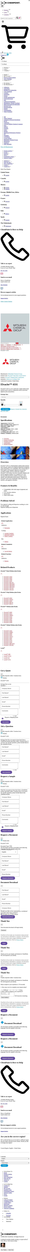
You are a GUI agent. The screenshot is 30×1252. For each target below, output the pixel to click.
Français (7, 201)
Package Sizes (4, 394)
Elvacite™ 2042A (8, 599)
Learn (5, 12)
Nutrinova (6, 142)
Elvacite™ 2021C (8, 636)
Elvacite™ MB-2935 (9, 586)
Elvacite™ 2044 (8, 576)
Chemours (6, 122)
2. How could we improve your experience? (12, 991)
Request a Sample (15, 409)
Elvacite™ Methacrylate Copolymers (10, 349)
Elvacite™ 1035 (8, 630)
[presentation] (8, 1219)
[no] (1, 914)
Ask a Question (23, 409)
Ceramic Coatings (9, 533)
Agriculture (7, 88)
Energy (6, 96)
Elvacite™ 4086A (8, 615)
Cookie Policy (7, 1202)
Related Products (8, 444)
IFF (5, 134)
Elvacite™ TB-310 (9, 589)
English (7, 175)
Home (2, 344)
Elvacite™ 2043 (8, 601)
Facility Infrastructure (9, 97)
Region (2, 1160)
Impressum (6, 1204)
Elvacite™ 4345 (8, 581)
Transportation (7, 110)
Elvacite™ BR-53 (8, 602)
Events (5, 1195)
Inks (5, 100)
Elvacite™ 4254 (8, 616)
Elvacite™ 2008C (8, 632)
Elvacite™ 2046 (8, 579)
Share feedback (5, 997)
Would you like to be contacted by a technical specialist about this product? (14, 912)
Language (3, 1156)
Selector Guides (8, 1192)
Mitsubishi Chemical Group (11, 140)
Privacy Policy (7, 1207)
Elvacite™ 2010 (8, 635)
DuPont (6, 127)
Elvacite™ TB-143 (9, 588)
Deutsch (7, 207)
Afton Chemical (8, 118)
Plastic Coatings (8, 536)
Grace (5, 130)
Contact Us (7, 1185)
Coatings (6, 93)
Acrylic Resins (8, 551)
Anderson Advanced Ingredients (12, 119)
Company (6, 14)
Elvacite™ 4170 (8, 640)
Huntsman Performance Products (12, 132)
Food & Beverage (8, 98)
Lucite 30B (7, 654)
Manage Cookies (8, 1205)
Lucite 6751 (7, 659)
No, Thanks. (4, 1249)
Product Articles (8, 1174)
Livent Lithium (7, 138)
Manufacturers (17, 344)
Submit (4, 1165)
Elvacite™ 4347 (8, 619)
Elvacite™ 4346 (8, 618)
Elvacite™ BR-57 (8, 604)
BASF (5, 121)
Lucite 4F (7, 658)
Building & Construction (10, 90)
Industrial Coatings (9, 534)
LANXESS (7, 137)
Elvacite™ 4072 (8, 613)
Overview (6, 438)
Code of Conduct (8, 1199)
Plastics (6, 108)
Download (3, 930)
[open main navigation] (2, 6)
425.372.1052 (8, 53)
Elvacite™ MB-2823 (9, 584)
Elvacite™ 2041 (8, 638)
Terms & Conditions (9, 1208)
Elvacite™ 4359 (8, 642)
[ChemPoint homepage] (2, 4)
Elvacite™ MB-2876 (9, 585)
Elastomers (6, 94)
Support (6, 1187)
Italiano (7, 213)
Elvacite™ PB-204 (8, 645)
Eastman (6, 128)
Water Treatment (8, 111)
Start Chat (11, 1249)
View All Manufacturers (7, 147)
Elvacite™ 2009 (8, 633)
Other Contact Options (6, 301)
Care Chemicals (8, 91)
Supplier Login (7, 1190)
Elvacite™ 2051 (8, 639)
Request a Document (8, 1034)
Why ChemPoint (8, 1177)
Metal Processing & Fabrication (12, 104)
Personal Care (7, 106)
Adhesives (6, 87)
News (5, 1194)
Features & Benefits (9, 440)
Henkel (6, 131)
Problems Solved (8, 441)
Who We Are (7, 1178)
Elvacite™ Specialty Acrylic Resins (10, 347)
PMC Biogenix (8, 144)
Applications (7, 443)
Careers (6, 1181)
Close (4, 943)
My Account (7, 1188)
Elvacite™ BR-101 (9, 582)
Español (7, 189)
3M (5, 117)
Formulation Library (9, 1191)
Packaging (7, 528)
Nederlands (8, 226)
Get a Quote (5, 409)
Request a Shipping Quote (11, 717)
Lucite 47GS (7, 656)
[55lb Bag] (15, 397)
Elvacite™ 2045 (8, 578)
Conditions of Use (8, 1201)
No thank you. (6, 914)
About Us (6, 1180)
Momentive (7, 141)
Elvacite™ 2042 (8, 598)
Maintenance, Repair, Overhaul (12, 103)
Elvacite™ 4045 (8, 612)
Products (6, 10)
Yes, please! (15, 914)
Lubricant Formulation (9, 101)
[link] (7, 1213)
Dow (5, 125)
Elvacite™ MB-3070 (9, 643)
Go (17, 343)
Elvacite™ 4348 (8, 621)
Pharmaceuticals (8, 107)
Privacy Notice (19, 939)
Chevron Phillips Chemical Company (13, 124)
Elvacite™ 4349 (8, 622)
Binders (6, 561)
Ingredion (6, 135)
